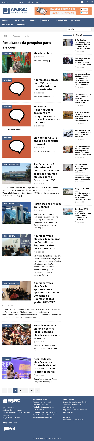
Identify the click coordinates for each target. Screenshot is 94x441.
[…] (48, 61)
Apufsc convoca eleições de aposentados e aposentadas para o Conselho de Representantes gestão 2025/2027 (46, 292)
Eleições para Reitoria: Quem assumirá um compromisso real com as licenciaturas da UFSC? (47, 114)
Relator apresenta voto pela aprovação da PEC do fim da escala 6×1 (83, 61)
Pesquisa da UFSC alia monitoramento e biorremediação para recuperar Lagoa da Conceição (83, 194)
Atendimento (7, 25)
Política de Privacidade (35, 2)
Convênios (75, 20)
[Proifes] (16, 368)
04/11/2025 (40, 183)
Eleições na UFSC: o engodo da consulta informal (46, 141)
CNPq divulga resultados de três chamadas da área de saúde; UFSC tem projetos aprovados (83, 44)
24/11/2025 (40, 147)
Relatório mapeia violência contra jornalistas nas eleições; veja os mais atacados (47, 332)
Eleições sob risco (44, 53)
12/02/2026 (40, 93)
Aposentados (61, 20)
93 (32, 391)
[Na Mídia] (16, 334)
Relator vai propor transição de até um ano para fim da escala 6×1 (83, 133)
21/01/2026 (40, 126)
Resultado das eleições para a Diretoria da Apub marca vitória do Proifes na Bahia (45, 365)
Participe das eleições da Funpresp (47, 205)
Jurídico (33, 20)
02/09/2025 (40, 210)
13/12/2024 (40, 342)
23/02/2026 (40, 57)
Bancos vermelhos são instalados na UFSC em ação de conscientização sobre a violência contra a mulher (82, 79)
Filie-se (20, 2)
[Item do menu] (82, 2)
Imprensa (46, 20)
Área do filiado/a (8, 2)
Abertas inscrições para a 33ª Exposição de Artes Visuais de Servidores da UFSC (83, 116)
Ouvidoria (21, 25)
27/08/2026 (80, 123)
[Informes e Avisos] (16, 173)
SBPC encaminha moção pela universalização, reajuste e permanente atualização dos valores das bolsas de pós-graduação (82, 171)
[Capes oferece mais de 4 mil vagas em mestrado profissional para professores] (68, 97)
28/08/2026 (80, 51)
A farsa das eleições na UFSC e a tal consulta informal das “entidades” (46, 84)
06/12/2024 (40, 375)
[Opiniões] (16, 62)
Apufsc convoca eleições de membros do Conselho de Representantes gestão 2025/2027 (47, 242)
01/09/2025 (40, 252)
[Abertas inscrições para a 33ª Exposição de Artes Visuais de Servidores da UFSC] (68, 115)
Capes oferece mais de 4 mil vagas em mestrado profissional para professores (83, 98)
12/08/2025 (9, 305)
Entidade (5, 20)
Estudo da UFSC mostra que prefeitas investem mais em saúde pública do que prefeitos (83, 214)
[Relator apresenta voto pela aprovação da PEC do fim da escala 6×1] (68, 60)
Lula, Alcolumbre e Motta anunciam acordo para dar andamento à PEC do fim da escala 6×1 (83, 150)
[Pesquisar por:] (79, 29)
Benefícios (19, 20)
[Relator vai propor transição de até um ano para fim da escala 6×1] (68, 133)
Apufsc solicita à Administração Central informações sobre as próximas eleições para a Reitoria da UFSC (47, 172)
